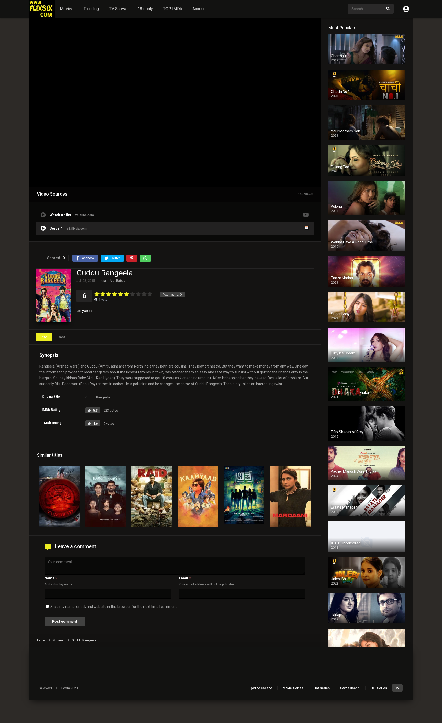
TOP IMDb (172, 8)
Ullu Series (379, 688)
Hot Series (322, 688)
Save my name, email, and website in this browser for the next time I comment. (114, 607)
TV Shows (118, 8)
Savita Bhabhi (350, 688)
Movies (66, 8)
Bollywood (84, 310)
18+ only (145, 8)
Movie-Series (293, 688)
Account (199, 8)
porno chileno (261, 688)
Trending (91, 8)
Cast (61, 337)
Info (44, 337)
